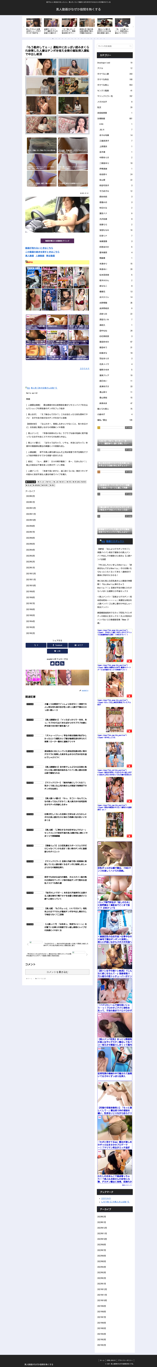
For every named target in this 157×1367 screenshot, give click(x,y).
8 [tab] (75, 39)
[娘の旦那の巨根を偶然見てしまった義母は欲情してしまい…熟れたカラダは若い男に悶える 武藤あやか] (33, 299)
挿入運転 (77, 481)
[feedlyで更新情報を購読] (57, 663)
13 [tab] (91, 39)
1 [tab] (53, 39)
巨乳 (70, 481)
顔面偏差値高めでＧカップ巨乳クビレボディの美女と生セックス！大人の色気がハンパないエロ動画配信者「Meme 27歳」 (114, 618)
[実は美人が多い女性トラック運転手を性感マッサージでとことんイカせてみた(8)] (33, 277)
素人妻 (29, 485)
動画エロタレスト (84, 361)
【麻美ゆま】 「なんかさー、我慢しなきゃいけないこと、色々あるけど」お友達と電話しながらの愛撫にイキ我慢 (57, 425)
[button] (130, 46)
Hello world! (32, 393)
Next (133, 27)
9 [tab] (78, 39)
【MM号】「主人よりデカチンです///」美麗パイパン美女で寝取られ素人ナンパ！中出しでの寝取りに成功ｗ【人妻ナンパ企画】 (114, 554)
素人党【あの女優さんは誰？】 (44, 388)
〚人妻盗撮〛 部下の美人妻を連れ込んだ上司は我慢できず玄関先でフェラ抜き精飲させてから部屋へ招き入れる (57, 453)
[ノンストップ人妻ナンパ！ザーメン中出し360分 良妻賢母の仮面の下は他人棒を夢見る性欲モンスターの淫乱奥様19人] (65, 277)
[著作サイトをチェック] (52, 663)
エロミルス (84, 368)
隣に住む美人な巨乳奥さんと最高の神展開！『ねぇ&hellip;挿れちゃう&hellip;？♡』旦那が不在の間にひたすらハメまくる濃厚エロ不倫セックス (114, 586)
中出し (50, 481)
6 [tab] (69, 39)
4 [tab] (62, 39)
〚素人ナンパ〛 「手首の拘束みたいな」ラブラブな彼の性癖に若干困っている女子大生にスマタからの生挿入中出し (57, 435)
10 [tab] (82, 39)
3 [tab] (59, 39)
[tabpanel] (34, 26)
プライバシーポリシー (125, 1360)
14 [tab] (94, 39)
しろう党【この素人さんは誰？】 (115, 1202)
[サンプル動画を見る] (129, 661)
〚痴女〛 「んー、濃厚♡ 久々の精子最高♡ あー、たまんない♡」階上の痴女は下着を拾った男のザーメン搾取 (57, 463)
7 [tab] (72, 39)
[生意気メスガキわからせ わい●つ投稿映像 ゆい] (65, 299)
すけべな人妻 (31, 481)
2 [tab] (56, 39)
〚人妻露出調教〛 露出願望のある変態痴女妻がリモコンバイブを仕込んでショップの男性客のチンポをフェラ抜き (57, 406)
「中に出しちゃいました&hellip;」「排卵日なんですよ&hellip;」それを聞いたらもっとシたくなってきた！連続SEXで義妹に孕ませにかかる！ (114, 570)
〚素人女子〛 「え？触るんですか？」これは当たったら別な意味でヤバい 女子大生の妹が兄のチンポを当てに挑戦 (57, 416)
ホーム (102, 1360)
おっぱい (42, 481)
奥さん (63, 481)
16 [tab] (101, 39)
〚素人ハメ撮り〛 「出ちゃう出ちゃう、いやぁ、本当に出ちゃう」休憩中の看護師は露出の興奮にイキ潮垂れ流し (57, 444)
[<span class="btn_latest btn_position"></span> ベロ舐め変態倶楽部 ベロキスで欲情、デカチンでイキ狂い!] (49, 299)
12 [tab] (88, 39)
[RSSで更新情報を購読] (62, 663)
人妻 (56, 481)
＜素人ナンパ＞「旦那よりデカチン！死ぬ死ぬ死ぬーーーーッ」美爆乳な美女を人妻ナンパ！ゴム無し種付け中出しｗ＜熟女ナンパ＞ (114, 602)
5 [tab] (66, 39)
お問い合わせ (111, 1360)
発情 (84, 481)
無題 (28, 399)
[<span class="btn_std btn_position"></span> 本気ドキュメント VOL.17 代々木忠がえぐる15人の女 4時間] (49, 277)
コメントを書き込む (57, 972)
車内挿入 (45, 485)
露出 (53, 485)
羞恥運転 (37, 485)
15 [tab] (98, 39)
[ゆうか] (81, 299)
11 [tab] (85, 39)
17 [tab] (104, 39)
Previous (24, 27)
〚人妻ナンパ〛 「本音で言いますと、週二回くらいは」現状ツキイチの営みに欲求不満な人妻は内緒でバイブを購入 (57, 472)
